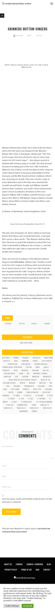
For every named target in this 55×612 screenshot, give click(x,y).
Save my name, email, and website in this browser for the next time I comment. (27, 500)
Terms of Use (26, 569)
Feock (15, 370)
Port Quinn (15, 389)
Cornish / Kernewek (34, 564)
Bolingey (25, 357)
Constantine (25, 364)
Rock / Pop (37, 389)
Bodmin (16, 357)
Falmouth (6, 370)
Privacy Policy (11, 569)
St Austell (28, 395)
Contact (46, 569)
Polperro (41, 386)
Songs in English (32, 392)
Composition (12, 364)
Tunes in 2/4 (44, 405)
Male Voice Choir (26, 342)
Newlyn (22, 382)
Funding (19, 564)
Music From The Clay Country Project (23, 379)
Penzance (16, 386)
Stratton (9, 405)
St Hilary (11, 398)
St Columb (39, 395)
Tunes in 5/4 (34, 408)
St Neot (14, 401)
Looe (16, 376)
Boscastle (36, 357)
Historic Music (9, 373)
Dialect (46, 367)
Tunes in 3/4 (8, 408)
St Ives (21, 398)
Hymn (21, 373)
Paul (8, 386)
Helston (46, 370)
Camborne (25, 360)
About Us (8, 564)
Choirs (29, 36)
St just (31, 398)
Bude (16, 360)
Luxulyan (25, 376)
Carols (35, 360)
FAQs (37, 569)
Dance (38, 367)
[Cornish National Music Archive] (16, 3)
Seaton (10, 392)
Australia (5, 357)
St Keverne (41, 398)
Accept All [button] (27, 606)
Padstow (42, 382)
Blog (49, 564)
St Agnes (16, 395)
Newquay (32, 382)
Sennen (19, 392)
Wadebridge (23, 411)
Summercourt (22, 405)
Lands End (7, 376)
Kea (28, 373)
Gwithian (35, 370)
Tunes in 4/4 (21, 408)
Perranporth (29, 386)
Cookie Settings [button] (12, 606)
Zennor (34, 411)
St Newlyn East (26, 401)
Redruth (26, 389)
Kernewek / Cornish (40, 373)
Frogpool (24, 370)
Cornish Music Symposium (12, 367)
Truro (34, 405)
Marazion (35, 376)
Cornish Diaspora (40, 364)
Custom (29, 367)
